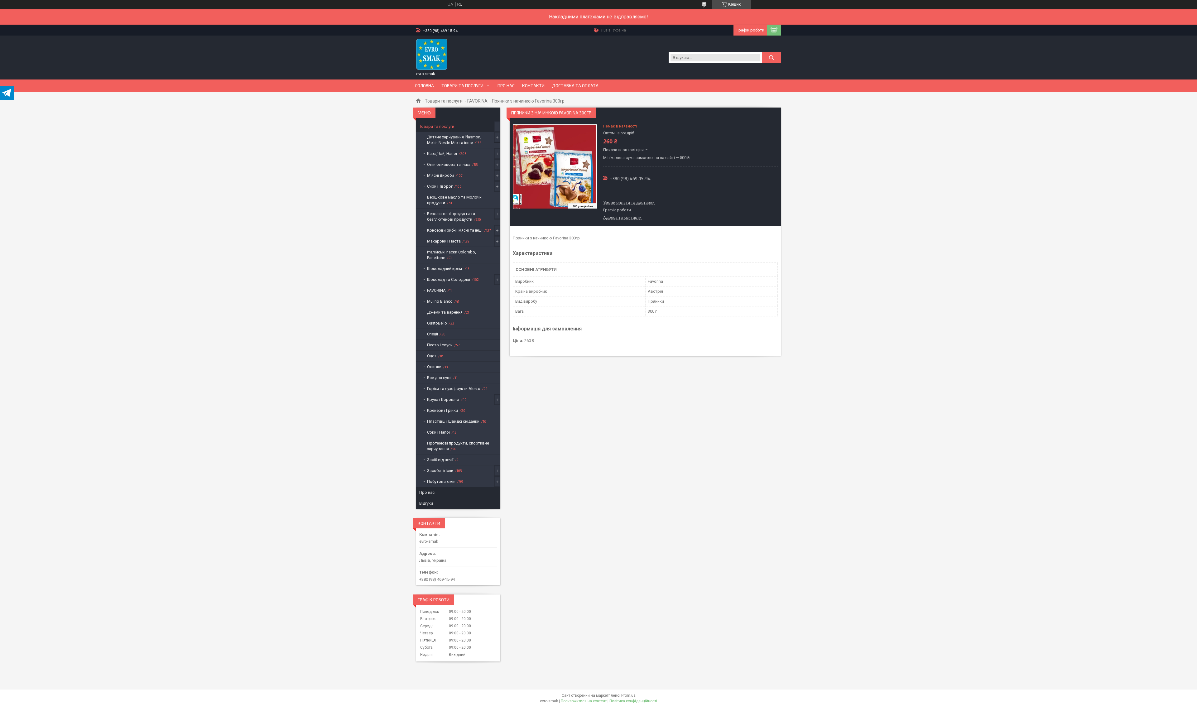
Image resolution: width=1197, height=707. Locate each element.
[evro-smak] (431, 54)
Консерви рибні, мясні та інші (455, 230)
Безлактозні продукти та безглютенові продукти (451, 216)
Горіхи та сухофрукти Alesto (453, 388)
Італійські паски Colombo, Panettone (451, 255)
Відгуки (426, 503)
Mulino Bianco (440, 301)
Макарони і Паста (444, 241)
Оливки (434, 366)
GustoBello (437, 323)
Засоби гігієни (440, 470)
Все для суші (439, 377)
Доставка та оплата (575, 86)
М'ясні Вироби (440, 175)
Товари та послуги (462, 86)
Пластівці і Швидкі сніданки (453, 421)
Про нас (506, 86)
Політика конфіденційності (633, 701)
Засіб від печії (440, 459)
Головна (424, 86)
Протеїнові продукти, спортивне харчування (458, 446)
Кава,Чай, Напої (442, 153)
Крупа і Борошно (443, 399)
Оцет (431, 356)
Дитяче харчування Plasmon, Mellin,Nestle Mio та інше (454, 140)
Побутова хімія (441, 481)
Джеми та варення (445, 312)
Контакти (533, 86)
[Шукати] (771, 57)
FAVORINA (477, 101)
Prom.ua (628, 695)
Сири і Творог (440, 186)
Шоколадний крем (445, 268)
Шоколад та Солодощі (448, 279)
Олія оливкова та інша (448, 164)
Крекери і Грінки (442, 410)
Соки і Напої (438, 432)
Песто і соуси (440, 345)
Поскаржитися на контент (584, 701)
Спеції (432, 334)
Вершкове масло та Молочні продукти (455, 200)
